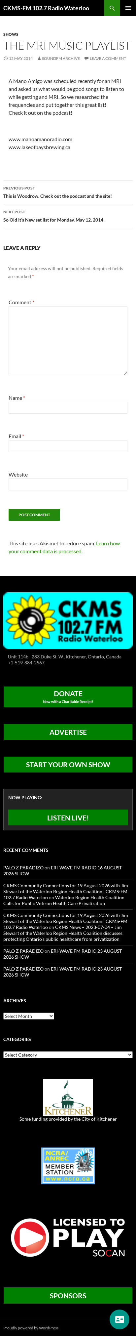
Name (17, 398)
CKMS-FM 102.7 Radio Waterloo (46, 8)
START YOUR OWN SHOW (68, 764)
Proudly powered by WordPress (30, 1327)
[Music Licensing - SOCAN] (68, 1237)
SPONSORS (68, 1295)
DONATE (68, 696)
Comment (21, 302)
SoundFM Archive (61, 58)
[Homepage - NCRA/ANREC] (68, 1165)
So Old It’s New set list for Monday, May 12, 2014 (53, 216)
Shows (10, 34)
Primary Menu (128, 8)
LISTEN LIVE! (68, 818)
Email (16, 436)
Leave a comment (108, 58)
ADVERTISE (68, 732)
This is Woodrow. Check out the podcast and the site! (57, 192)
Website (18, 474)
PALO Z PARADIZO (23, 867)
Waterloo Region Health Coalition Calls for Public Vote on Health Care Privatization (63, 900)
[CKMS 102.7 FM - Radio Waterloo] (68, 620)
